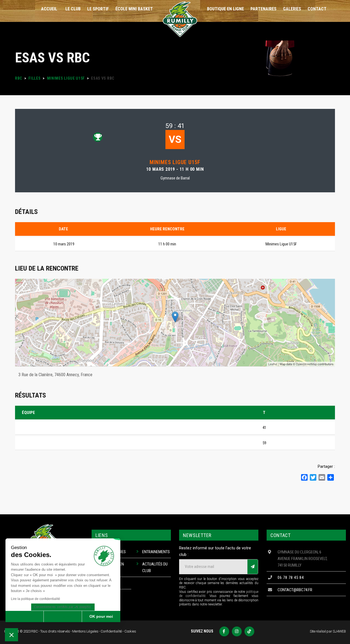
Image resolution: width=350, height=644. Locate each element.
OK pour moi (101, 616)
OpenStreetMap (306, 364)
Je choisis (62, 616)
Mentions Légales (85, 631)
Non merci (24, 616)
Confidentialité (111, 631)
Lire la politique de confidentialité (35, 599)
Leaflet (272, 364)
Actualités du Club (155, 567)
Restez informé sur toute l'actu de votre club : (215, 551)
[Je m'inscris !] (252, 566)
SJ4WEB (339, 631)
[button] (11, 634)
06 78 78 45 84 (291, 577)
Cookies (130, 631)
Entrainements (156, 551)
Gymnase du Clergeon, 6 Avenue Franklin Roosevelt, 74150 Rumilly (302, 559)
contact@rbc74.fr (295, 589)
